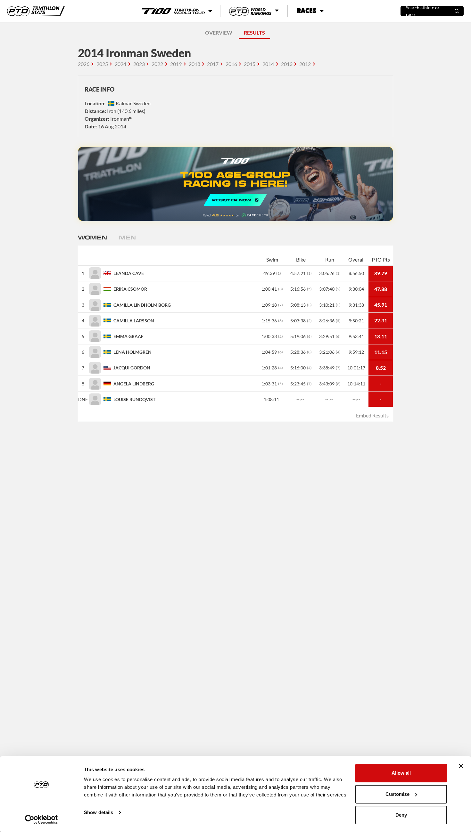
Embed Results (372, 415)
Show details (98, 812)
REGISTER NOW (235, 184)
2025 (102, 64)
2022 (157, 64)
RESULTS (254, 32)
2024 (120, 64)
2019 (176, 64)
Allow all (401, 773)
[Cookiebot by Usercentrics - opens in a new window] (41, 819)
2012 (305, 64)
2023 (139, 64)
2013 (287, 64)
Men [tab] (127, 237)
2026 (83, 64)
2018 (194, 64)
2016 (231, 64)
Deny (401, 815)
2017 (213, 64)
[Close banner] (461, 766)
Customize (397, 794)
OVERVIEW (218, 32)
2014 (268, 64)
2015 (249, 64)
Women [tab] (92, 237)
